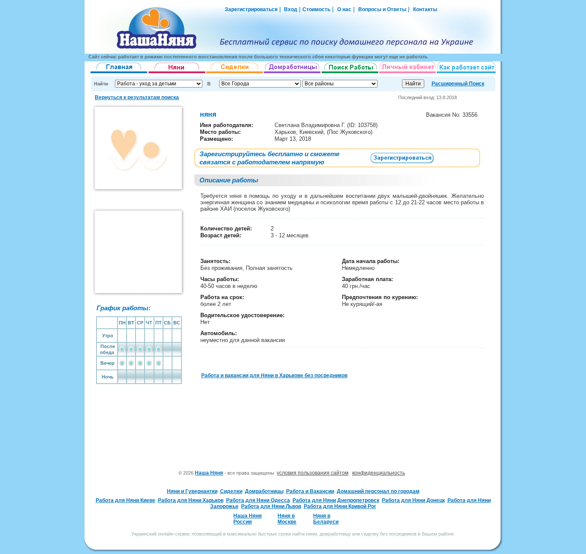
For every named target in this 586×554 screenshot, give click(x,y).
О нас (344, 9)
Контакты (425, 9)
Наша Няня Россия (247, 519)
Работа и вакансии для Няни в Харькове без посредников (274, 375)
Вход (290, 9)
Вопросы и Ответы (382, 9)
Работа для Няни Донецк (413, 500)
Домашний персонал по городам (378, 491)
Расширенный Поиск (458, 84)
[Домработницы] (292, 73)
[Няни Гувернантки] (177, 73)
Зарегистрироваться (251, 9)
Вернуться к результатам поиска (137, 97)
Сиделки (231, 491)
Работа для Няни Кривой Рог (340, 506)
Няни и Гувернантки (192, 491)
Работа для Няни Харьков (191, 500)
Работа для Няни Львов (271, 506)
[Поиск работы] (350, 73)
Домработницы (264, 491)
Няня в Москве (287, 519)
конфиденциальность (378, 473)
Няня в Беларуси (325, 519)
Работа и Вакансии (310, 491)
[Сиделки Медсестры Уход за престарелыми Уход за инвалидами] (235, 73)
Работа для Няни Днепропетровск (336, 500)
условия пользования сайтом (312, 473)
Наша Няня (209, 473)
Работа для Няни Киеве (125, 500)
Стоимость (316, 9)
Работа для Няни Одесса (258, 500)
